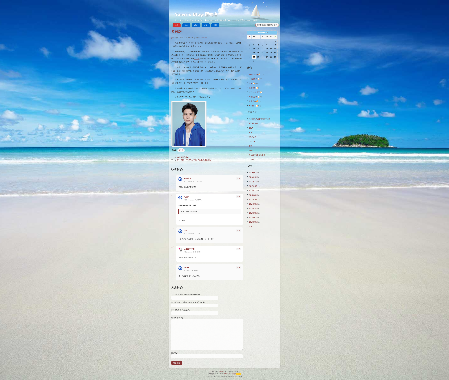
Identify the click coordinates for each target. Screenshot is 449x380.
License (252, 141)
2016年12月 (253, 190)
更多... (251, 226)
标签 (196, 25)
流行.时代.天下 (254, 92)
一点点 (251, 159)
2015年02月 (253, 195)
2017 (251, 128)
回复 (238, 178)
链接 (205, 25)
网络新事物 (253, 97)
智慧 (250, 146)
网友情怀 (252, 106)
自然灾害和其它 (183, 157)
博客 (176, 25)
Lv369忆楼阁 (189, 249)
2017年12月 (253, 182)
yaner (173, 38)
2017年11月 (253, 186)
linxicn (186, 267)
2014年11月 (253, 199)
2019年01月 (253, 173)
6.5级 (251, 150)
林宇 (185, 231)
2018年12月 (253, 177)
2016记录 (252, 137)
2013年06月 (253, 222)
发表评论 (176, 363)
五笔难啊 (252, 88)
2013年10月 (253, 208)
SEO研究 (187, 178)
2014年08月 (253, 204)
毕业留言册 (253, 79)
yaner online (203, 38)
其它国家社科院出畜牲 (257, 155)
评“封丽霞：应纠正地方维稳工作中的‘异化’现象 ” (194, 160)
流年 (250, 83)
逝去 (250, 132)
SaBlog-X (222, 371)
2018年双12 (253, 123)
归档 (186, 25)
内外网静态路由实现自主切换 (259, 119)
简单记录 (177, 31)
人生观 (196, 58)
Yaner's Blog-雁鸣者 (196, 14)
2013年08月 (253, 213)
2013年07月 (253, 217)
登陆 (215, 25)
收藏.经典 (252, 101)
